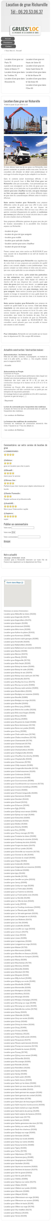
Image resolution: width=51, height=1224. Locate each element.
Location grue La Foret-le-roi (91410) (18, 892)
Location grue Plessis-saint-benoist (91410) (21, 1043)
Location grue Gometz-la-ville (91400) (19, 855)
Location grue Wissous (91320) (16, 1213)
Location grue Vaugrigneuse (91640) (18, 1160)
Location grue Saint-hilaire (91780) (17, 1099)
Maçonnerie (9, 401)
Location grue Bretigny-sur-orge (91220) (20, 700)
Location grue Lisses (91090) (15, 938)
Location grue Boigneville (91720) (17, 660)
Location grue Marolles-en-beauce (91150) (20, 953)
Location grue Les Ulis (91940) (16, 923)
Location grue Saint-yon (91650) (16, 1120)
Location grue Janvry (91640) (15, 882)
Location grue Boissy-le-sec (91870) (18, 673)
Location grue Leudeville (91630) (17, 926)
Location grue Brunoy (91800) (15, 719)
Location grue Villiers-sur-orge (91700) (19, 1207)
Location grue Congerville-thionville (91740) (21, 768)
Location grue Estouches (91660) (17, 818)
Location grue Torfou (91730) (15, 1151)
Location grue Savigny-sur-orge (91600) (19, 1132)
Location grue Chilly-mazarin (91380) (18, 765)
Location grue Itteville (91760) (15, 876)
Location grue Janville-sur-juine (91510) (19, 879)
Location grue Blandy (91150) (15, 657)
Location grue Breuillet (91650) (16, 703)
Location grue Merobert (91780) (16, 972)
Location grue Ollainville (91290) (16, 1015)
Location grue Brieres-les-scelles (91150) (20, 710)
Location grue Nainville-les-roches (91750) (20, 1009)
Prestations (7, 42)
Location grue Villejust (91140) (16, 1194)
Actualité (8, 365)
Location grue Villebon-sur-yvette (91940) (20, 1188)
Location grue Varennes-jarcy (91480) (19, 1157)
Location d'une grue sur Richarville (22, 101)
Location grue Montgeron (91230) (17, 990)
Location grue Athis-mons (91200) (17, 629)
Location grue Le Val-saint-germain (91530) (21, 913)
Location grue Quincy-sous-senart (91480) (20, 1055)
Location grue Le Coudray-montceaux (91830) (22, 907)
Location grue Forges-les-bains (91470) (19, 845)
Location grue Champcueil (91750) (17, 744)
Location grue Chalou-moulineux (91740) (20, 737)
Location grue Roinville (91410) (16, 1065)
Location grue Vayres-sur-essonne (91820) (21, 1166)
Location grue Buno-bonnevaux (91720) (19, 725)
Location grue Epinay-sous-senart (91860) (20, 811)
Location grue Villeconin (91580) (16, 1191)
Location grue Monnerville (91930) (17, 987)
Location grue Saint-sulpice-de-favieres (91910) (22, 1114)
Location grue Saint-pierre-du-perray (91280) (21, 1111)
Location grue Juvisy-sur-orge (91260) (19, 886)
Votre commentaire (10, 537)
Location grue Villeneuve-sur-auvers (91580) (21, 1200)
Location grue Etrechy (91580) (16, 827)
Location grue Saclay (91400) (15, 1074)
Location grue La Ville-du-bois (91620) (19, 901)
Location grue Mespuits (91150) (16, 975)
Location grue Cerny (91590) (15, 731)
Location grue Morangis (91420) (16, 997)
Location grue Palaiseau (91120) (16, 1034)
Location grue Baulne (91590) (15, 651)
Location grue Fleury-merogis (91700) (19, 833)
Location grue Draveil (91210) (15, 802)
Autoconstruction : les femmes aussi (18, 355)
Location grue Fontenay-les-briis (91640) (20, 842)
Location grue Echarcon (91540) (16, 805)
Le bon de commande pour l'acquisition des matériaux (25, 407)
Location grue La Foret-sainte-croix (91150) (21, 895)
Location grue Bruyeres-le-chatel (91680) (20, 722)
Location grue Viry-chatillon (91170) (18, 1210)
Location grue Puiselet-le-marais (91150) (20, 1049)
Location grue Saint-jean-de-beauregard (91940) (23, 1102)
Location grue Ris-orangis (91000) (17, 1061)
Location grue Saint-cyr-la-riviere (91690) (20, 1083)
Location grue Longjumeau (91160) (17, 941)
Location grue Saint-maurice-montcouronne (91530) (24, 1105)
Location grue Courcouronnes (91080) (19, 781)
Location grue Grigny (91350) (15, 861)
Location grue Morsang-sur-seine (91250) (20, 1006)
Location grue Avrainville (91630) (17, 642)
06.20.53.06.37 (38, 251)
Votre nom (7, 528)
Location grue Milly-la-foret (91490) (17, 978)
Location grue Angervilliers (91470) (17, 620)
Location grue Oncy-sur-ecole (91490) (19, 1018)
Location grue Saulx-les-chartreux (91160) (20, 1129)
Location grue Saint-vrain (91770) (17, 1117)
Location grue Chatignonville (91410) (18, 753)
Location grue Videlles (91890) (16, 1179)
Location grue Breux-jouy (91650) (17, 707)
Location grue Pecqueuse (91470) (17, 1040)
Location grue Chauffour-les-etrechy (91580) (21, 756)
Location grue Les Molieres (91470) (18, 920)
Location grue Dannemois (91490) (17, 796)
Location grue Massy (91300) (15, 960)
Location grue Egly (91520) (14, 808)
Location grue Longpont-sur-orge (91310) (20, 944)
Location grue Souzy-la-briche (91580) (19, 1145)
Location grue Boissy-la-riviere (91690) (19, 666)
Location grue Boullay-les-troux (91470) (19, 682)
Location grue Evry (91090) (14, 830)
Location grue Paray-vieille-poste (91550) (20, 1037)
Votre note (7, 532)
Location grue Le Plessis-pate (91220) (19, 910)
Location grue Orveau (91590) (16, 1031)
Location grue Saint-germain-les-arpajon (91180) (23, 1092)
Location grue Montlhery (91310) (17, 994)
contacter (13, 169)
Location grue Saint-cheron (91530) (18, 1080)
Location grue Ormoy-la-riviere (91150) (19, 1024)
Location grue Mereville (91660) (16, 969)
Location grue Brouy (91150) (15, 716)
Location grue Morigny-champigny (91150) (20, 1000)
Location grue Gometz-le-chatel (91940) (19, 858)
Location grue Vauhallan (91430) (16, 1163)
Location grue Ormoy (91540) (15, 1021)
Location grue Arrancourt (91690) (17, 626)
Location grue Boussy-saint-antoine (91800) (21, 688)
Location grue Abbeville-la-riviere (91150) (20, 614)
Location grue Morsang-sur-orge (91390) (20, 1003)
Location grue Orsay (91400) (15, 1028)
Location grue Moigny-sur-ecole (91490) (19, 981)
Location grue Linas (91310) (15, 935)
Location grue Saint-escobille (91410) (18, 1089)
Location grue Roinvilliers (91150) (17, 1068)
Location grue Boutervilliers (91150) (18, 691)
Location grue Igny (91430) (14, 873)
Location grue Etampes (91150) (16, 821)
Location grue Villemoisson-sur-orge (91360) (21, 1197)
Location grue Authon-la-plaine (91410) (19, 632)
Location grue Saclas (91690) (15, 1071)
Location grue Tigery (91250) (15, 1148)
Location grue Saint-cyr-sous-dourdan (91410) (22, 1086)
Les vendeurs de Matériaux (14, 415)
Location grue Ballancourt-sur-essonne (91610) (22, 648)
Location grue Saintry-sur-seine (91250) (19, 1126)
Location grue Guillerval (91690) (16, 870)
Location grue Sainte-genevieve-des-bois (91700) (23, 1123)
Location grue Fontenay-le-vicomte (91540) (21, 839)
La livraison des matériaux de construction (20, 421)
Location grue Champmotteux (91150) (19, 750)
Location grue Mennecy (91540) (16, 966)
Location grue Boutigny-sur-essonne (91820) (21, 694)
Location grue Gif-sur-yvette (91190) (18, 849)
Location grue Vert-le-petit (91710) (17, 1176)
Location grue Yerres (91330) (15, 1216)
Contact (8, 46)
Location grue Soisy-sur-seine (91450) (19, 1142)
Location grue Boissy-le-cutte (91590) (18, 669)
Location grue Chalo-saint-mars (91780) (19, 734)
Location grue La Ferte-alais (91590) (18, 889)
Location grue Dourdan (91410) (16, 799)
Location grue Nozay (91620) (15, 1012)
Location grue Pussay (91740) (15, 1052)
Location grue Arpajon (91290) (16, 623)
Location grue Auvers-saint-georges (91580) (21, 639)
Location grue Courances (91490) (17, 778)
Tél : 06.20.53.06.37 (27, 11)
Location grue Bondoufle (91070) (17, 679)
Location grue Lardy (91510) (15, 904)
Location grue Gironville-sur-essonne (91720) (21, 852)
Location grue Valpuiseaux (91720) (17, 1154)
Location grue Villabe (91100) (15, 1185)
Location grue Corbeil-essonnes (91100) (19, 771)
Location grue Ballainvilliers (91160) (18, 645)
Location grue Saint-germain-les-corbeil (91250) (22, 1095)
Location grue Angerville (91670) (16, 617)
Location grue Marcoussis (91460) (17, 950)
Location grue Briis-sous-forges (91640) (19, 713)
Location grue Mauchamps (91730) (17, 963)
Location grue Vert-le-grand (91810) (18, 1173)
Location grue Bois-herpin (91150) (17, 663)
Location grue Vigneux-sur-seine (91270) (20, 1182)
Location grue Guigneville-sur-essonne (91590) (22, 867)
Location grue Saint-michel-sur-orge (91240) (21, 1108)
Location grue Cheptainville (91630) (18, 759)
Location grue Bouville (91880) (16, 697)
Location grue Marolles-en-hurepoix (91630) (21, 957)
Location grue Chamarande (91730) (18, 740)
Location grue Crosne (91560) (15, 790)
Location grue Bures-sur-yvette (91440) (19, 728)
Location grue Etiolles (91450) (15, 824)
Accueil (8, 39)
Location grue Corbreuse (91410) (17, 774)
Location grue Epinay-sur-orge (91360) (19, 815)
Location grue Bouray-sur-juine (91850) (19, 685)
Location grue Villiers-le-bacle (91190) (19, 1203)
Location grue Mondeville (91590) (17, 984)
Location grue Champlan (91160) (17, 747)
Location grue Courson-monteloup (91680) (20, 787)
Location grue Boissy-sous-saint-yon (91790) (21, 676)
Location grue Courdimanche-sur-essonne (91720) (24, 784)
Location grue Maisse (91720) (15, 947)
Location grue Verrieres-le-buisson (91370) (21, 1170)
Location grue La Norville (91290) (17, 898)
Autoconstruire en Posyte (13, 372)
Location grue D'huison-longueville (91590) (21, 793)
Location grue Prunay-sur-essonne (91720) (21, 1046)
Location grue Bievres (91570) (16, 654)
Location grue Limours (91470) (16, 932)
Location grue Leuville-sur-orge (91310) (19, 929)
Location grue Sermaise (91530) (16, 1136)
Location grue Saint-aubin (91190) (17, 1077)
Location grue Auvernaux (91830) (17, 636)
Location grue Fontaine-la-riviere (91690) (20, 836)
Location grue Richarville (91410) (17, 1058)
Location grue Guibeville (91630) (16, 864)
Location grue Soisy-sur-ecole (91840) (19, 1139)
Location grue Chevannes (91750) (17, 762)
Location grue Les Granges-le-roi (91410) (20, 916)
